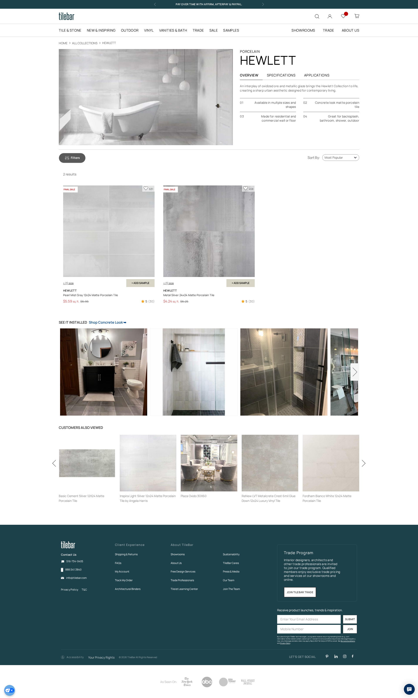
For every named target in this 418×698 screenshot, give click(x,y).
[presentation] (55, 476)
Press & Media (231, 571)
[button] (72, 657)
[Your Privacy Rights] (9, 690)
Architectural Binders (127, 589)
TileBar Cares (231, 563)
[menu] (151, 30)
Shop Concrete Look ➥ (107, 322)
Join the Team (231, 589)
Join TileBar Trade (300, 592)
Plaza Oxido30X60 (194, 496)
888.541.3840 (73, 569)
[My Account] (330, 15)
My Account (122, 571)
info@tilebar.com (76, 578)
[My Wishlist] (343, 16)
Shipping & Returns (126, 554)
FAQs (118, 563)
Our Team (228, 580)
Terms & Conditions (348, 641)
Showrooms (178, 554)
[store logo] (66, 16)
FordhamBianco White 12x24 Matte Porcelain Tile (327, 498)
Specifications (281, 75)
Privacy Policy (69, 589)
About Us (176, 563)
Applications (317, 75)
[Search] (317, 16)
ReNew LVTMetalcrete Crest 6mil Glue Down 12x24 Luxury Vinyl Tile (268, 498)
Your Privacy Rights (101, 657)
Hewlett (109, 43)
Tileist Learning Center (184, 589)
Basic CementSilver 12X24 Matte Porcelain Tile (81, 498)
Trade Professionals (182, 580)
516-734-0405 (74, 561)
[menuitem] (72, 30)
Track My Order (124, 580)
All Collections (85, 43)
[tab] (72, 158)
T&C (84, 589)
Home (63, 43)
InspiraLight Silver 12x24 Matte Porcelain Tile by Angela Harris (148, 498)
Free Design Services (183, 571)
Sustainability (231, 554)
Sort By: (314, 157)
